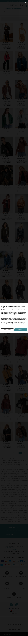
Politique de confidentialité (21, 305)
